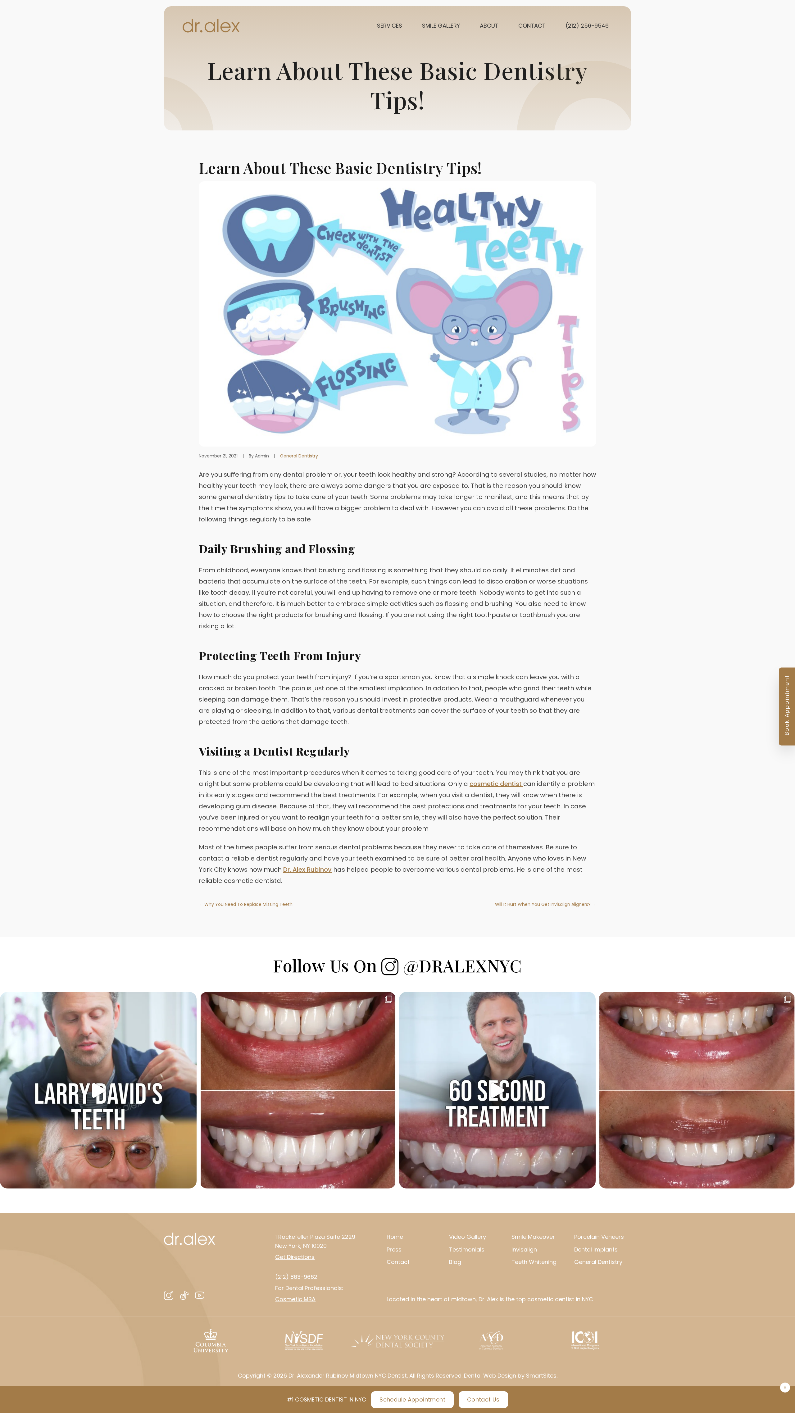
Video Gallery (467, 1237)
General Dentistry (299, 456)
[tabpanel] (210, 1340)
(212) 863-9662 (296, 1277)
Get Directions (295, 1257)
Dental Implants (596, 1249)
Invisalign (524, 1249)
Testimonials (466, 1249)
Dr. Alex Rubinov (307, 869)
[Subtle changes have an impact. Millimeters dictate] (298, 1090)
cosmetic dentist (496, 783)
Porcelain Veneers (599, 1237)
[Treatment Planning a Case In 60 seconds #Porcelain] (497, 1090)
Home (395, 1237)
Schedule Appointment (412, 1399)
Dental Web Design (490, 1375)
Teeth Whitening (533, 1262)
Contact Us (483, 1399)
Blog (455, 1262)
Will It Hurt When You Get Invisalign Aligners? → (545, 904)
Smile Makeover (533, 1237)
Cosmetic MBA (295, 1299)
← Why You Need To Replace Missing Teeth (246, 904)
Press (394, 1249)
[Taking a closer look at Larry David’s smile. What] (98, 1090)
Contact (398, 1262)
